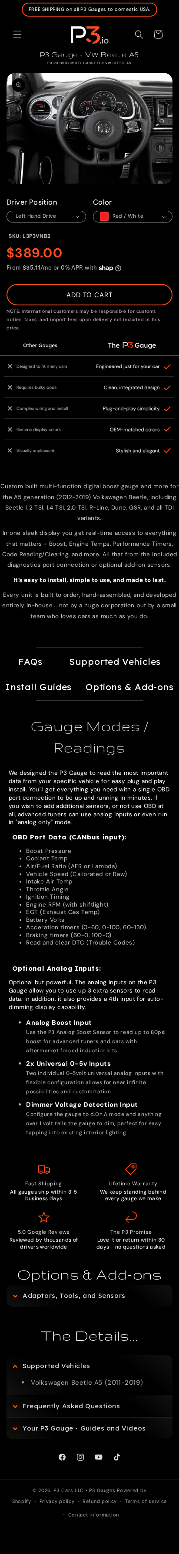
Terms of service (146, 1501)
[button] (17, 34)
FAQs (30, 661)
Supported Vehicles (115, 661)
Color (102, 202)
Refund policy (100, 1501)
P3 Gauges (102, 1490)
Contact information (93, 1515)
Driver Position (32, 202)
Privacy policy (57, 1501)
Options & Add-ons (129, 686)
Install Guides (38, 686)
